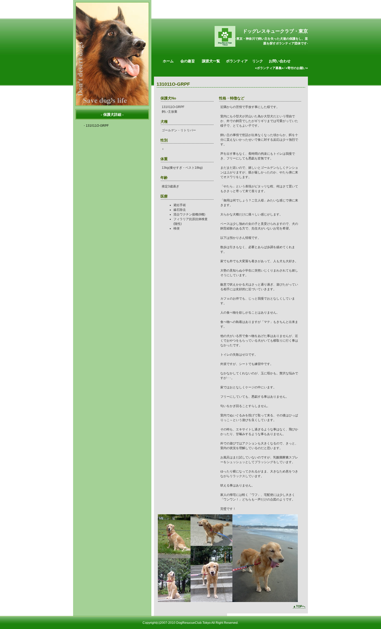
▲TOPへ (299, 606)
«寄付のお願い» (297, 68)
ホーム (168, 61)
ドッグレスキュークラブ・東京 (275, 31)
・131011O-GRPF (96, 125)
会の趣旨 (187, 61)
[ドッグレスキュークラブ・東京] (225, 46)
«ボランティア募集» (269, 68)
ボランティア (237, 61)
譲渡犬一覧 (211, 61)
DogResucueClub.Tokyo (193, 623)
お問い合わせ (280, 61)
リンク (257, 61)
